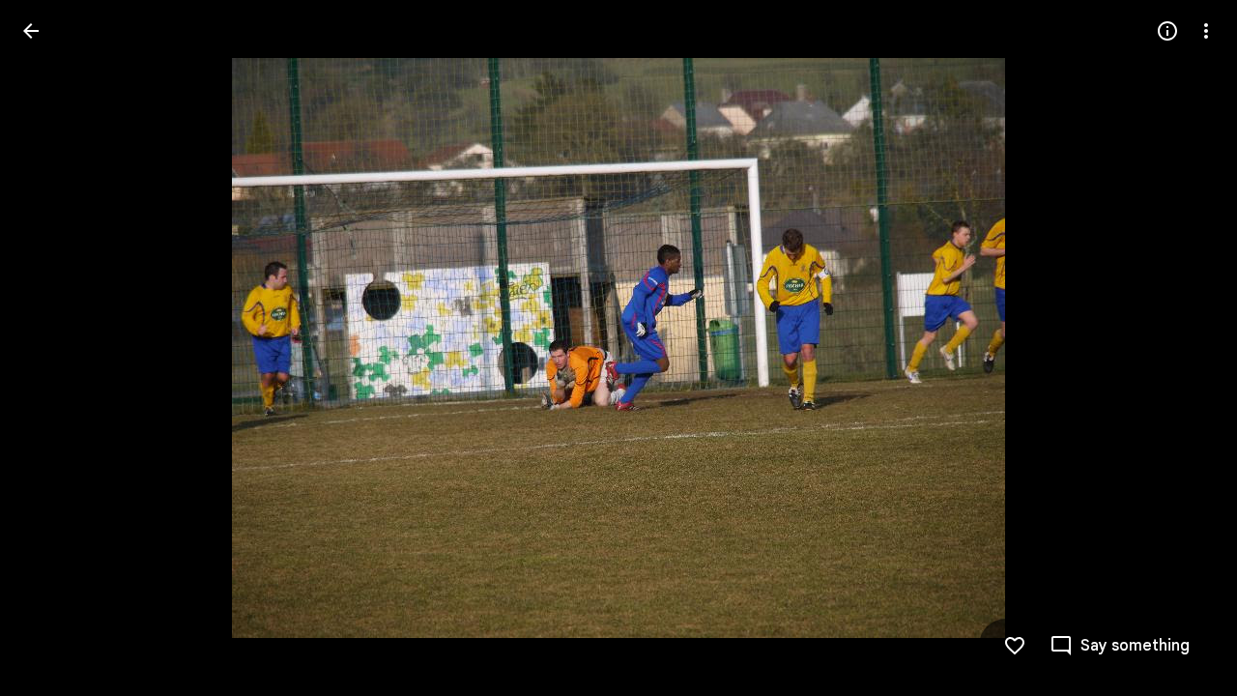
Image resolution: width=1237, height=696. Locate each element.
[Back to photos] (31, 31)
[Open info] (1167, 31)
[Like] (1014, 645)
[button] (54, 348)
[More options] (1206, 31)
